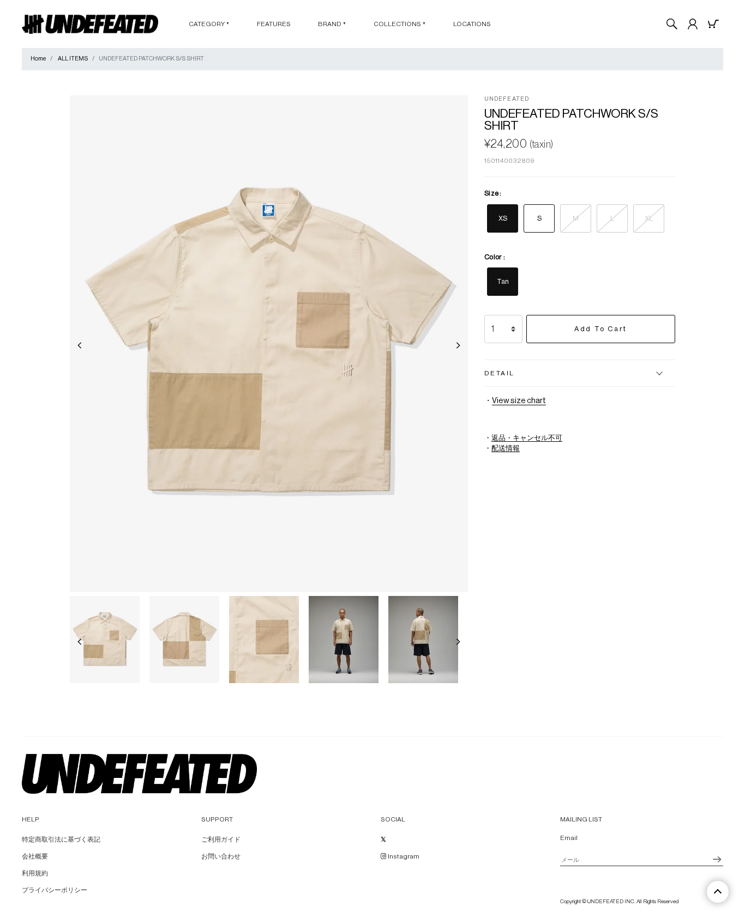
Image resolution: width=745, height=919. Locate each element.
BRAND (332, 24)
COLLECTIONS (400, 24)
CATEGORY (209, 24)
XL (649, 218)
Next (458, 345)
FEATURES (274, 24)
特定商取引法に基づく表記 (61, 839)
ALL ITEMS (73, 59)
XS (502, 218)
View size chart (519, 401)
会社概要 (35, 856)
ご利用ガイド (221, 839)
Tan (503, 281)
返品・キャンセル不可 (526, 438)
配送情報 (505, 448)
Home (38, 59)
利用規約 (35, 873)
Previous (79, 345)
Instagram (403, 856)
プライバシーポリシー (54, 890)
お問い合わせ (221, 856)
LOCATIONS (472, 24)
